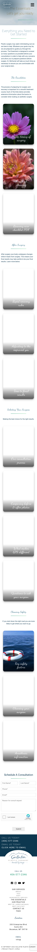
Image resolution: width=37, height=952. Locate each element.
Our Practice (18, 902)
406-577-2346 (18, 874)
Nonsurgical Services (18, 897)
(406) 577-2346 (10, 841)
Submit (18, 829)
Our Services (18, 889)
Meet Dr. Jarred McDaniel (18, 904)
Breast (18, 891)
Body (18, 895)
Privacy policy (8, 949)
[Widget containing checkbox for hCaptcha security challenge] (16, 817)
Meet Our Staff (18, 906)
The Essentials (18, 900)
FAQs (18, 911)
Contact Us (18, 909)
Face (18, 893)
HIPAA (17, 949)
